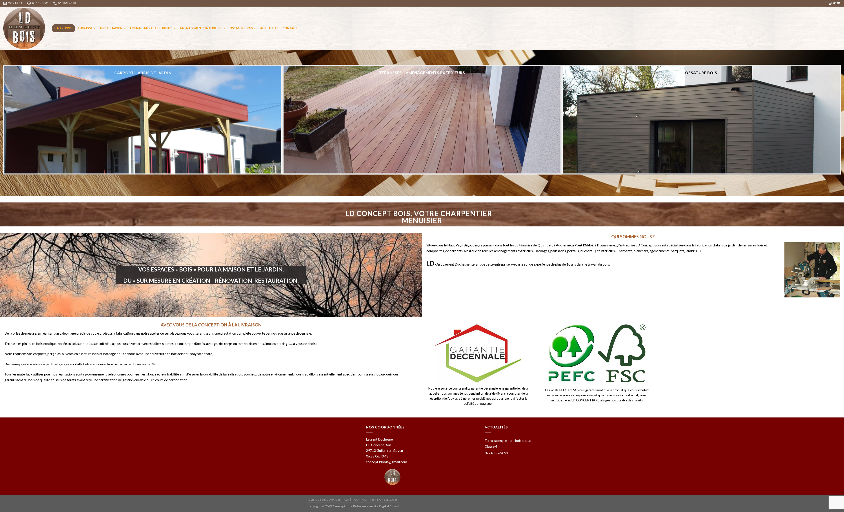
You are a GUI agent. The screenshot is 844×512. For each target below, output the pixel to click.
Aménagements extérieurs (151, 28)
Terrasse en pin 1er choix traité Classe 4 (508, 443)
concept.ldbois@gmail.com (386, 462)
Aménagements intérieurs (201, 28)
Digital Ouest (388, 506)
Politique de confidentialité (329, 499)
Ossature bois (241, 28)
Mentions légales (384, 499)
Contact (290, 28)
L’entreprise (63, 28)
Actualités (269, 28)
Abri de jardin (111, 28)
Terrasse (85, 28)
